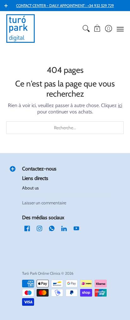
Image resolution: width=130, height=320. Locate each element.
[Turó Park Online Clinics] (20, 28)
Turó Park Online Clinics (41, 273)
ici (120, 105)
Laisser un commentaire (44, 203)
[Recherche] (86, 28)
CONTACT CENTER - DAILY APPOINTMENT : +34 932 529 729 (65, 5)
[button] (97, 28)
